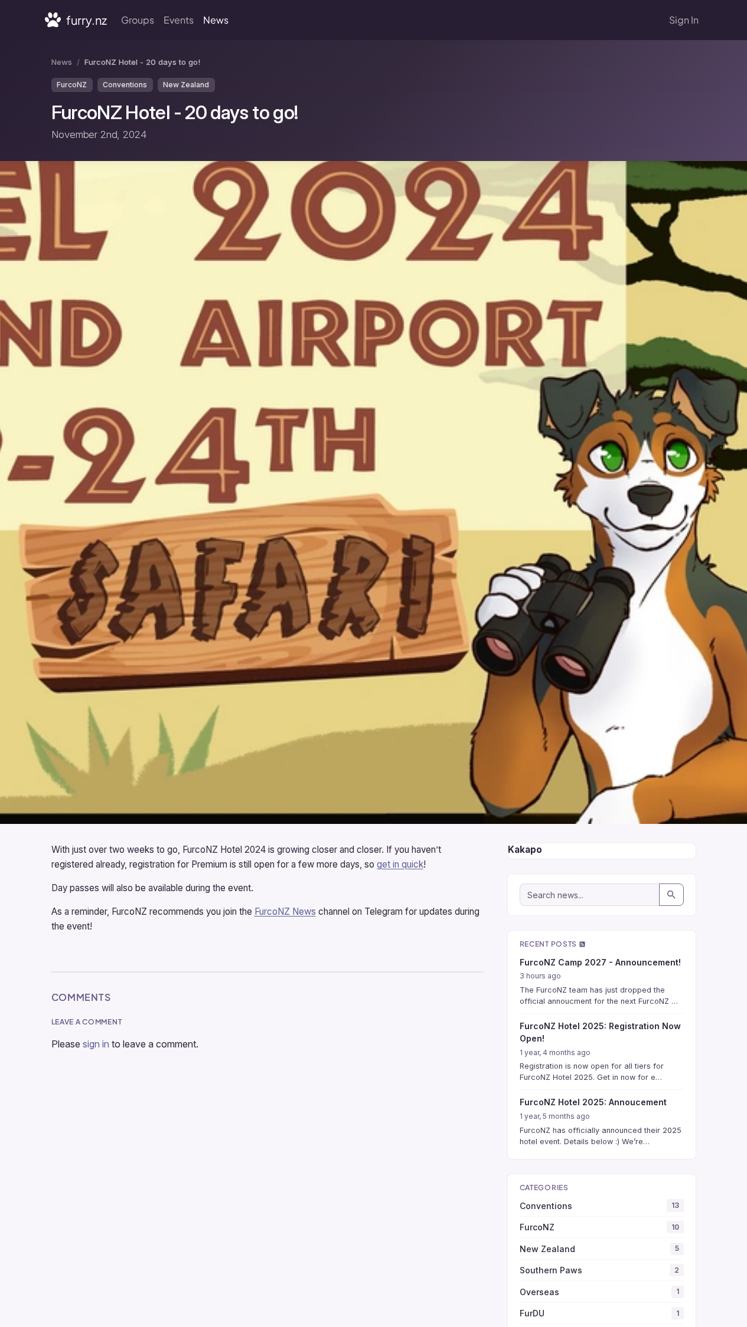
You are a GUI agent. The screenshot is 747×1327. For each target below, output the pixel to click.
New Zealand (186, 84)
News (216, 20)
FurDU (599, 1313)
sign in (96, 1044)
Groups (137, 20)
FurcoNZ (72, 84)
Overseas (599, 1292)
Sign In (684, 20)
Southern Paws (599, 1270)
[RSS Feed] (582, 944)
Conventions (125, 84)
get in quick (400, 864)
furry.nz (85, 19)
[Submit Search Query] (671, 894)
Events (179, 20)
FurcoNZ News (285, 911)
